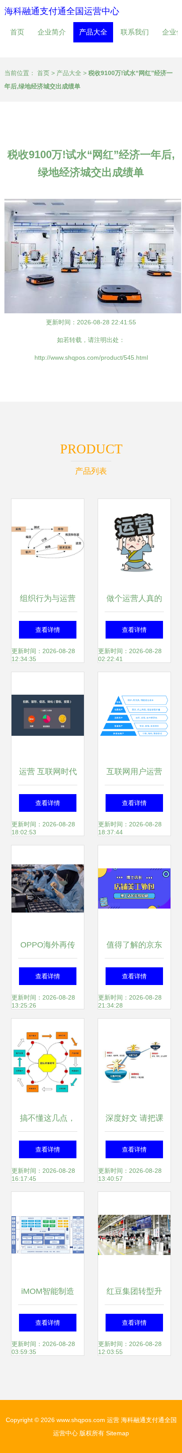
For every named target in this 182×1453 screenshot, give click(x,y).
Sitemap (117, 1433)
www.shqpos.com (81, 1419)
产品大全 (93, 32)
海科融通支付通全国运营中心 (61, 11)
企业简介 (52, 32)
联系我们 (135, 32)
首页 (17, 32)
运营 (113, 1419)
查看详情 (47, 629)
